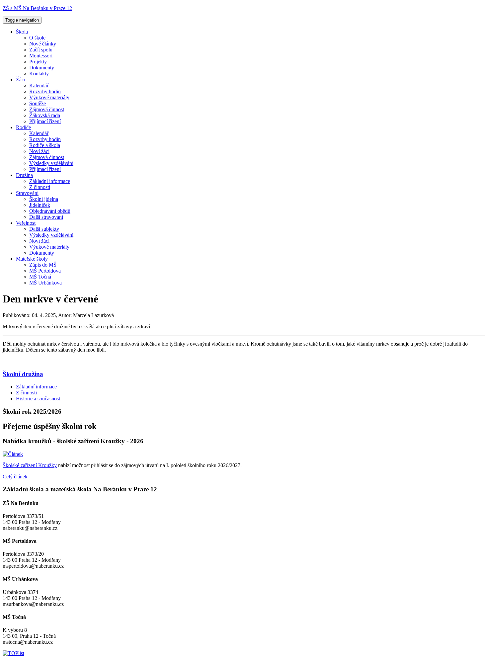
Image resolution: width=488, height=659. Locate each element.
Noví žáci (39, 151)
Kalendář (38, 85)
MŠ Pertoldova (45, 271)
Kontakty (39, 73)
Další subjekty (44, 229)
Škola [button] (22, 32)
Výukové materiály (49, 97)
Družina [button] (24, 175)
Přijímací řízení (45, 121)
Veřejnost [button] (26, 223)
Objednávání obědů (49, 211)
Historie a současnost (38, 398)
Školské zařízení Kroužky (30, 465)
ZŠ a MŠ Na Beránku (37, 8)
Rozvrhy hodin (45, 91)
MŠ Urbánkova (45, 283)
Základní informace (49, 181)
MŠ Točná (40, 277)
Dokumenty (41, 67)
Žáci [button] (20, 79)
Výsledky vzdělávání (51, 163)
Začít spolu (40, 49)
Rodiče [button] (23, 127)
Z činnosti (39, 187)
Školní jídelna (43, 199)
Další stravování (46, 217)
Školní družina (23, 374)
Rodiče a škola (44, 145)
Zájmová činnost (46, 109)
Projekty (38, 61)
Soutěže (37, 103)
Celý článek (15, 476)
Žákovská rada (44, 115)
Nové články (42, 43)
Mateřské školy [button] (32, 259)
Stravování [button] (27, 193)
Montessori (40, 55)
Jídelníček (39, 205)
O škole (37, 38)
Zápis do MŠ (42, 265)
